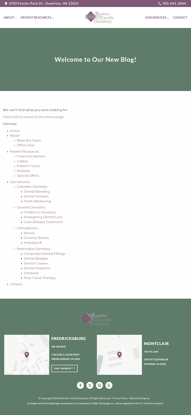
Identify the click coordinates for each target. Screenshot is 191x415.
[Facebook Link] (80, 385)
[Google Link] (99, 385)
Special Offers (28, 175)
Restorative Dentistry (33, 249)
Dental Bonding (37, 191)
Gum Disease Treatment (43, 222)
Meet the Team (29, 140)
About (8, 17)
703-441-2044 (174, 3)
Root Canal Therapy (40, 278)
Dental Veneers (36, 196)
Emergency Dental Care (43, 217)
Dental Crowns (36, 263)
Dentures (31, 273)
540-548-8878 (58, 346)
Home (15, 131)
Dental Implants (37, 268)
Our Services (156, 17)
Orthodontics (27, 228)
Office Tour (25, 145)
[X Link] (89, 385)
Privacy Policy (120, 398)
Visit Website (62, 368)
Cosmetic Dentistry (32, 186)
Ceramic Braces (36, 238)
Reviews (23, 171)
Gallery (22, 161)
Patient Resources (36, 17)
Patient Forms (28, 166)
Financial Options (31, 156)
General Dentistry (31, 207)
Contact (180, 17)
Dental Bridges (36, 258)
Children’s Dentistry (40, 212)
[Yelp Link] (108, 385)
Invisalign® (33, 242)
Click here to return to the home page (33, 117)
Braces (29, 233)
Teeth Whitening (37, 201)
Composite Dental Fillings (44, 254)
